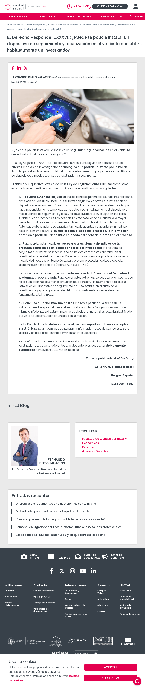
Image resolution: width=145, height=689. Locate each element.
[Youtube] (83, 571)
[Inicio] (31, 7)
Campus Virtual (101, 591)
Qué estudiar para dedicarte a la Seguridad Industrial (53, 511)
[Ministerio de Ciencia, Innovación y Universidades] (26, 641)
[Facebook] (13, 68)
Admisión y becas (111, 16)
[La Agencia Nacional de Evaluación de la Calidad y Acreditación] (76, 641)
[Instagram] (72, 571)
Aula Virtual (103, 599)
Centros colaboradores (11, 604)
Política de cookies (130, 614)
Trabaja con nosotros (44, 603)
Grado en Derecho (95, 451)
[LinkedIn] (20, 68)
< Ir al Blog (19, 405)
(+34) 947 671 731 (42, 597)
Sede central (11, 597)
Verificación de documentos (41, 610)
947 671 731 (81, 6)
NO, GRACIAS (111, 677)
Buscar (138, 16)
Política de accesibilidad (127, 598)
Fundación (9, 590)
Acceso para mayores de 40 (76, 615)
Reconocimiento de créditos (75, 606)
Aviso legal (125, 590)
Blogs (17, 25)
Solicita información (109, 6)
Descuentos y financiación (72, 591)
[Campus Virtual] (135, 6)
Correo (101, 611)
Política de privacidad (125, 606)
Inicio (10, 25)
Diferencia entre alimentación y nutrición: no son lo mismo (56, 503)
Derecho (88, 447)
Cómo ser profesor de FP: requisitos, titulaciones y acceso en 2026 (61, 519)
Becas (68, 599)
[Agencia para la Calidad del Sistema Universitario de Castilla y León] (103, 641)
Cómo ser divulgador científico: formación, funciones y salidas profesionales (68, 527)
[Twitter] (27, 68)
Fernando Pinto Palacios (31, 77)
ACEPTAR (110, 667)
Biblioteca (102, 605)
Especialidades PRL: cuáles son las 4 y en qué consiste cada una (60, 535)
